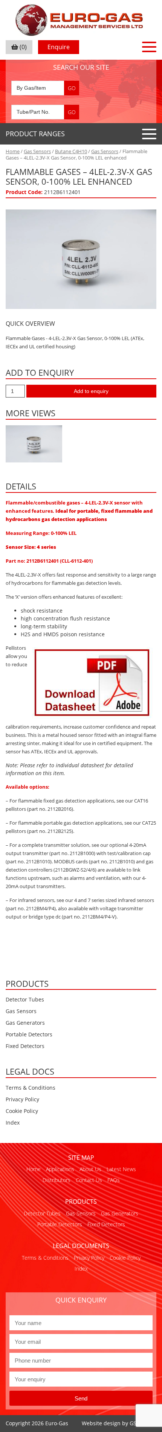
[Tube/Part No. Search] (45, 112)
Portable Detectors (29, 1034)
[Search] (71, 88)
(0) (22, 47)
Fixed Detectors (25, 1046)
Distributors (56, 1180)
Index (13, 1122)
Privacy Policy (22, 1099)
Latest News (121, 1169)
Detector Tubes (25, 999)
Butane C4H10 (71, 151)
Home (13, 151)
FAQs (113, 1180)
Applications (60, 1169)
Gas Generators (25, 1022)
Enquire (58, 47)
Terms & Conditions (30, 1087)
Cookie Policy (22, 1110)
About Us (90, 1169)
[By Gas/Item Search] (45, 88)
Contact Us (89, 1180)
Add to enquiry (91, 391)
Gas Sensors (37, 151)
